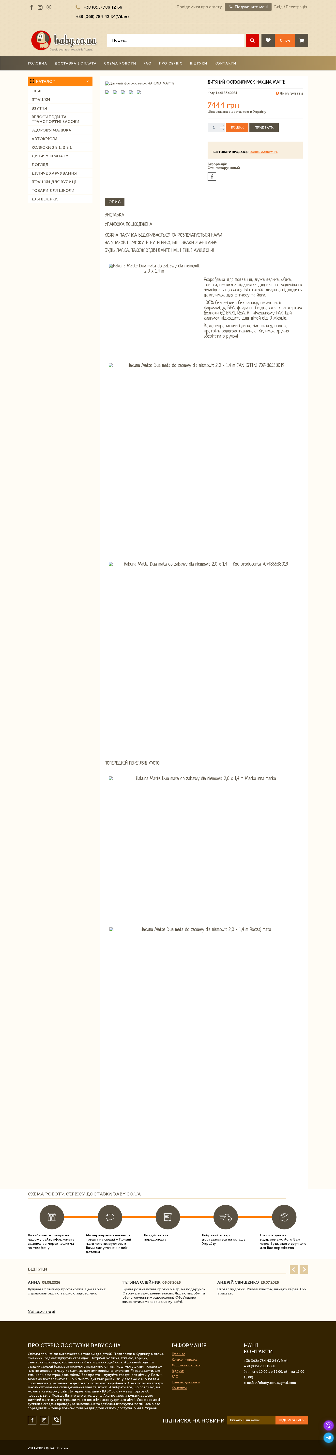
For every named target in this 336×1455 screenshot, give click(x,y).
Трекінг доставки (186, 1382)
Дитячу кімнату (49, 156)
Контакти (225, 63)
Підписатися (292, 1420)
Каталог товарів (184, 1359)
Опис (114, 201)
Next (304, 1269)
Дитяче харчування (54, 173)
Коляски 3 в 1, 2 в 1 (51, 147)
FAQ (147, 63)
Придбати (264, 128)
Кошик (237, 127)
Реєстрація (296, 7)
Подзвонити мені (251, 7)
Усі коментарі (41, 1311)
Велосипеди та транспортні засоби (55, 119)
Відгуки (198, 63)
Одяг (36, 91)
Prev (294, 1269)
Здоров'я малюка (51, 130)
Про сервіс (171, 63)
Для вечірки (44, 199)
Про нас (178, 1354)
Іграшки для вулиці (53, 182)
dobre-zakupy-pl (263, 152)
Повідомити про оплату (199, 7)
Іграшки (40, 99)
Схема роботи (120, 63)
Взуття (39, 108)
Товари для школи (53, 190)
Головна (37, 63)
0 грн (285, 40)
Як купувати (291, 93)
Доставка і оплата (76, 63)
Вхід (278, 7)
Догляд (39, 164)
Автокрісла (44, 138)
